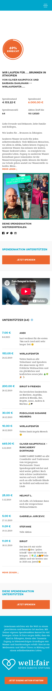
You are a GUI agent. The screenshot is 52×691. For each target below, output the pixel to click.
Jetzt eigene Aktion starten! (26, 680)
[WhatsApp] (11, 232)
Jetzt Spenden (26, 259)
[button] (3, 232)
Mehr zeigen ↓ (10, 572)
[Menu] (45, 5)
